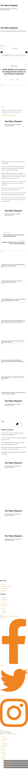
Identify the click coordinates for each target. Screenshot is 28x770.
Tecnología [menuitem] (4, 754)
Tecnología (4, 612)
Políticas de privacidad (6, 586)
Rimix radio (2, 730)
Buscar (2, 421)
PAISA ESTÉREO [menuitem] (7, 765)
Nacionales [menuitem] (4, 737)
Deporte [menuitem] (3, 752)
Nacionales (4, 597)
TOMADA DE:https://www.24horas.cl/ (8, 115)
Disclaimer (4, 590)
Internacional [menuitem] (4, 739)
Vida (3, 601)
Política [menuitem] (3, 756)
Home (3, 584)
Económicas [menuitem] (4, 745)
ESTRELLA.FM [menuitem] (7, 763)
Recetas (3, 608)
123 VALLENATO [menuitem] (7, 760)
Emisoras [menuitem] (4, 758)
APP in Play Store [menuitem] (7, 767)
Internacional (4, 599)
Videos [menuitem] (3, 748)
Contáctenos (4, 588)
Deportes (4, 610)
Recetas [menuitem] (3, 750)
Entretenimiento (5, 604)
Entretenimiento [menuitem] (5, 743)
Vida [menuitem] (3, 741)
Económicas (4, 606)
